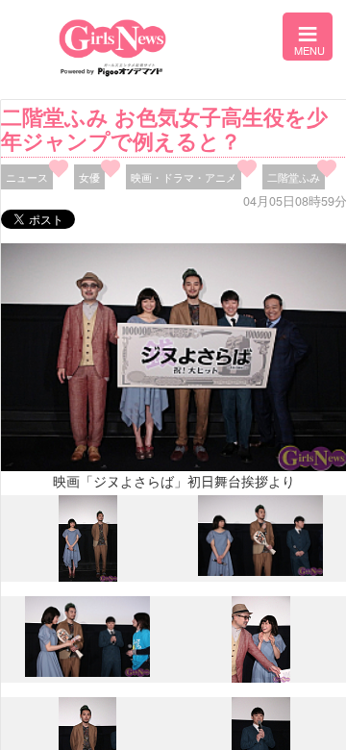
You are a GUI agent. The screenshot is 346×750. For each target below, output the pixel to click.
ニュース (27, 177)
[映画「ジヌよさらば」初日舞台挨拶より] (88, 577)
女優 (89, 177)
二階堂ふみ (293, 177)
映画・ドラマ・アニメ (183, 177)
